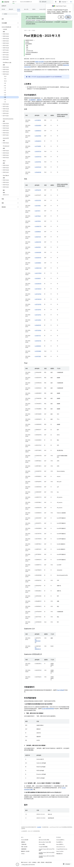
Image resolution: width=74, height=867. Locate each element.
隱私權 (42, 862)
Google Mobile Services (61, 849)
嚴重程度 (39, 100)
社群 (30, 862)
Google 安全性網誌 (43, 846)
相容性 (33, 9)
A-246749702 (38, 156)
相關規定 (23, 842)
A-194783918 (38, 120)
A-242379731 (38, 335)
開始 (68, 17)
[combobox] (46, 1)
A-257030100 (38, 299)
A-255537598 (38, 242)
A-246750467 (38, 167)
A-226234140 (38, 257)
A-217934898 (38, 146)
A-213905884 (38, 351)
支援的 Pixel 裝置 (39, 61)
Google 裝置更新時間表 (48, 708)
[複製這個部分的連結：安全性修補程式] (37, 95)
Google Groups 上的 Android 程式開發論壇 (46, 853)
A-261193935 (38, 205)
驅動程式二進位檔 (25, 851)
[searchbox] (10, 14)
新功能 (3, 9)
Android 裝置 (42, 9)
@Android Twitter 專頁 (44, 839)
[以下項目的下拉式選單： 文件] (16, 1)
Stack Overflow (59, 851)
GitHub (22, 853)
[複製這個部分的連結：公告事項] (32, 84)
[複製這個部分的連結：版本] (29, 805)
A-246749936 (38, 161)
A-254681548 (38, 172)
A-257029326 (38, 330)
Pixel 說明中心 (59, 842)
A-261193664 (38, 216)
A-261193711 (37, 210)
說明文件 (4, 5)
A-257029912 (38, 314)
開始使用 (11, 9)
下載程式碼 (23, 844)
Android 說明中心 (60, 839)
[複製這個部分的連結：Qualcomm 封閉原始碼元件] (43, 654)
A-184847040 (38, 268)
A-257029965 (38, 294)
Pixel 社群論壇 (60, 690)
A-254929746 (38, 340)
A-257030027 (38, 288)
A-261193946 (38, 221)
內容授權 (39, 827)
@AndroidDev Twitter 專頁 (45, 842)
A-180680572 (38, 141)
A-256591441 (38, 236)
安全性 (18, 9)
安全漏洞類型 (32, 100)
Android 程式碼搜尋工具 (26, 1)
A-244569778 (38, 226)
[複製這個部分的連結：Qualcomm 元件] (36, 629)
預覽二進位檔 (24, 846)
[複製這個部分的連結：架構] (28, 109)
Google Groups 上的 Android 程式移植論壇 (46, 856)
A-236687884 (38, 135)
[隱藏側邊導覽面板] (17, 864)
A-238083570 (38, 130)
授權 (39, 862)
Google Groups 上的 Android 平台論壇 (46, 849)
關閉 (61, 17)
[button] (8, 23)
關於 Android (24, 862)
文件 (14, 1)
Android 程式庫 (24, 839)
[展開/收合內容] (34, 40)
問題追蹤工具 (59, 853)
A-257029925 (38, 304)
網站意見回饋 (49, 862)
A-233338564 (38, 231)
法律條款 (34, 862)
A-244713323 (38, 356)
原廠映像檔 (23, 849)
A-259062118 (38, 190)
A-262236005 (38, 283)
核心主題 (26, 9)
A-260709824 (38, 273)
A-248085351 (38, 346)
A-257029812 (38, 320)
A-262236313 (38, 278)
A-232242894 (38, 125)
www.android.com (60, 846)
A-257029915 (38, 309)
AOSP (25, 30)
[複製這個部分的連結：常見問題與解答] (37, 698)
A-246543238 (38, 252)
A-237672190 (38, 200)
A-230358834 (38, 262)
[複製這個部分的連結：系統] (28, 179)
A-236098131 (38, 247)
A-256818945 (38, 325)
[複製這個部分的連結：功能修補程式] (36, 687)
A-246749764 (38, 151)
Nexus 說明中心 (59, 844)
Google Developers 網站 (42, 76)
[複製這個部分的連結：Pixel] (28, 363)
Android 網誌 (42, 844)
